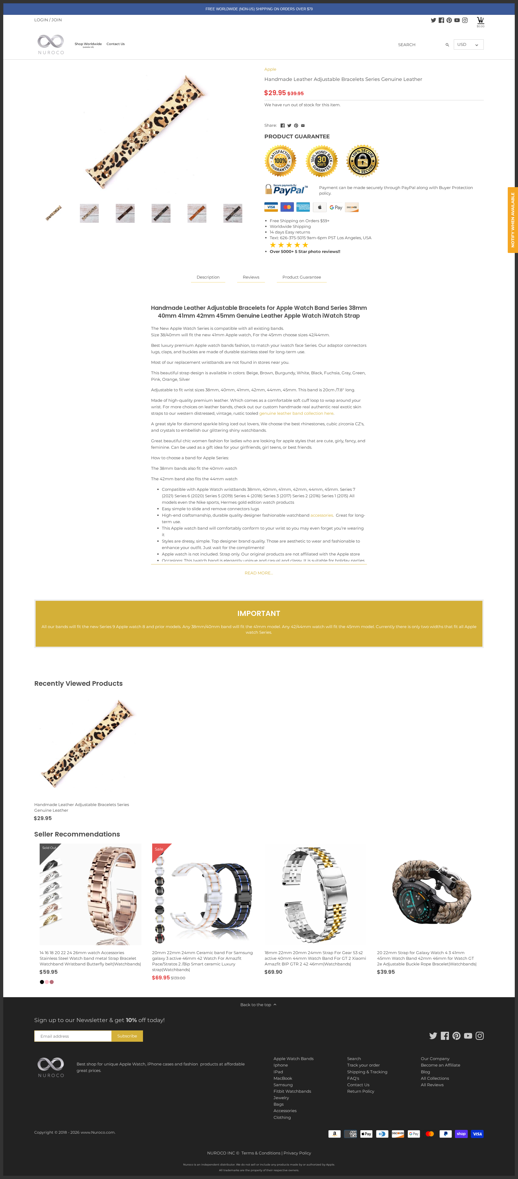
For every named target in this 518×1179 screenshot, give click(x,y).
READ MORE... (259, 572)
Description (208, 277)
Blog (425, 1071)
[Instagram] (465, 20)
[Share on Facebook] (283, 124)
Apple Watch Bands (293, 1058)
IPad (278, 1071)
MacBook (283, 1078)
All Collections (435, 1078)
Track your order (363, 1065)
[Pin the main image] (296, 124)
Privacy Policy (297, 1153)
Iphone (281, 1065)
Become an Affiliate (440, 1065)
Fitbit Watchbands (292, 1091)
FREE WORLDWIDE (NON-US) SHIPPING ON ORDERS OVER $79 (259, 9)
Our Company (435, 1058)
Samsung (283, 1084)
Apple (270, 69)
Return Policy (360, 1091)
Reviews (251, 277)
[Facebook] (441, 20)
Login (41, 19)
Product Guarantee (301, 277)
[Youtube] (457, 20)
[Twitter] (433, 20)
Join (57, 19)
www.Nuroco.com (98, 1132)
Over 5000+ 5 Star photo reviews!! (305, 248)
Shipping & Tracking (367, 1071)
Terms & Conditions (260, 1153)
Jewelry (281, 1097)
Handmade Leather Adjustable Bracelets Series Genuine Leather (81, 807)
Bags (279, 1104)
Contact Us (358, 1084)
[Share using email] (303, 124)
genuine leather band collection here (296, 413)
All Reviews (432, 1084)
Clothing (282, 1117)
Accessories (285, 1110)
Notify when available (512, 220)
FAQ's (353, 1078)
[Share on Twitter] (289, 124)
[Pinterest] (449, 20)
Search (354, 1058)
